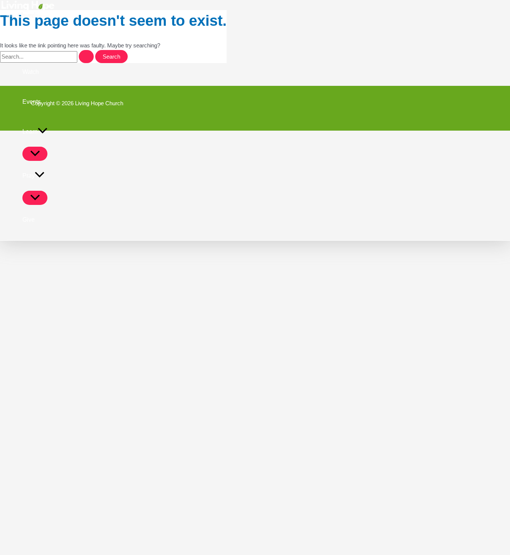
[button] (42, 132)
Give (28, 219)
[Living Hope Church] (28, 16)
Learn (30, 131)
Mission (32, 42)
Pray (28, 175)
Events (31, 102)
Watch (30, 72)
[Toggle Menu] (34, 154)
